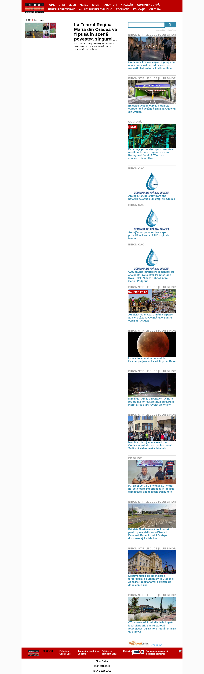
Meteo (84, 5)
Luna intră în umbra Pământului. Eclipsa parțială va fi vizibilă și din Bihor (152, 360)
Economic (122, 9)
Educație (139, 9)
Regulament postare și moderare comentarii (157, 652)
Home (51, 5)
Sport (96, 5)
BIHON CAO (136, 168)
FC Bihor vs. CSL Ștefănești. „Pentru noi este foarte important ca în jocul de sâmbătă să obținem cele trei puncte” (151, 488)
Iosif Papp (39, 20)
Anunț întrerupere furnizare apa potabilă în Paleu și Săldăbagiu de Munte (148, 235)
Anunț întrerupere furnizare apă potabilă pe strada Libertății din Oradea (151, 197)
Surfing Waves (170, 30)
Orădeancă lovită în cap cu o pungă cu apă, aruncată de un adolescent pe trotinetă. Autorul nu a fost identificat (151, 65)
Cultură (155, 9)
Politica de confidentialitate (109, 652)
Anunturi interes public (95, 9)
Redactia (127, 651)
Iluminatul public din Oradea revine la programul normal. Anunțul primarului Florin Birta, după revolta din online (151, 401)
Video (72, 5)
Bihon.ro (48, 651)
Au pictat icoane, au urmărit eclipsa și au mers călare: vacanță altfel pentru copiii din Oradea (150, 317)
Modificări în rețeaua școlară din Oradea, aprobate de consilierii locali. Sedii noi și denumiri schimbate (150, 445)
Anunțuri (110, 5)
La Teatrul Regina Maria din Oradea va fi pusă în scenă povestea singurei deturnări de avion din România (95, 31)
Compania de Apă (148, 5)
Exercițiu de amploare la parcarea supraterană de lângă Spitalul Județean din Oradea (152, 108)
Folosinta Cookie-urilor (65, 652)
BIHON (28, 20)
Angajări (127, 5)
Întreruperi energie (61, 9)
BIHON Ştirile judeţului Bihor (152, 34)
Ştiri (62, 5)
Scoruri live (156, 645)
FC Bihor (135, 458)
